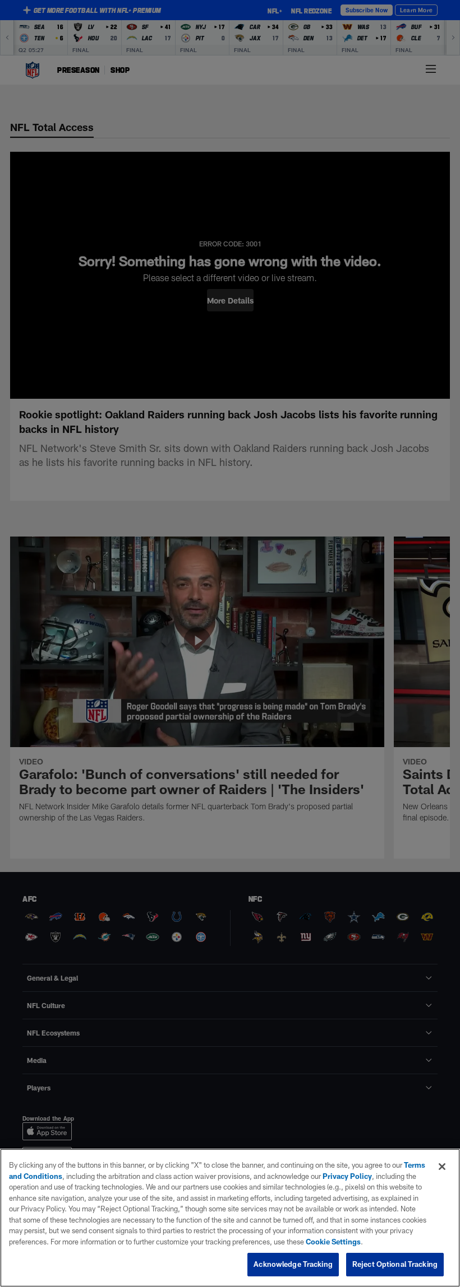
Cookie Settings (333, 1241)
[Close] (442, 1166)
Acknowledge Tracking (293, 1264)
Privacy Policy (347, 1176)
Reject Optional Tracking (395, 1264)
